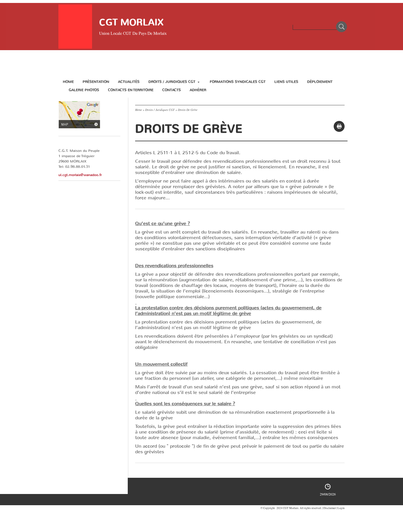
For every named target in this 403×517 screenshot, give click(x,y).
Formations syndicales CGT (238, 81)
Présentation (96, 81)
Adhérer (198, 90)
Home (68, 81)
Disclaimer (329, 508)
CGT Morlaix (131, 22)
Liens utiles (286, 81)
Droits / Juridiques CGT (171, 81)
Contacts (171, 90)
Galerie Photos (84, 90)
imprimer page (339, 126)
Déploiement (319, 81)
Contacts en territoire (130, 90)
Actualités (129, 81)
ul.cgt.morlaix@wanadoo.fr (80, 175)
